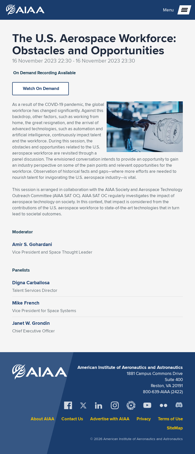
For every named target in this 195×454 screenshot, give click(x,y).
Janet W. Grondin (31, 323)
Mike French (25, 302)
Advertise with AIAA (109, 419)
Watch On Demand (40, 88)
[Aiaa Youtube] (147, 405)
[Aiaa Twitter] (83, 405)
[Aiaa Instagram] (114, 405)
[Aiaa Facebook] (68, 405)
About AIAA (42, 419)
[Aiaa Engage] (131, 405)
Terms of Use (170, 419)
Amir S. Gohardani (32, 244)
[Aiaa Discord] (179, 405)
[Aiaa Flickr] (163, 405)
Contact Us (72, 419)
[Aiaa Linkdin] (98, 405)
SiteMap (175, 428)
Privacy (144, 419)
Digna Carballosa (31, 282)
